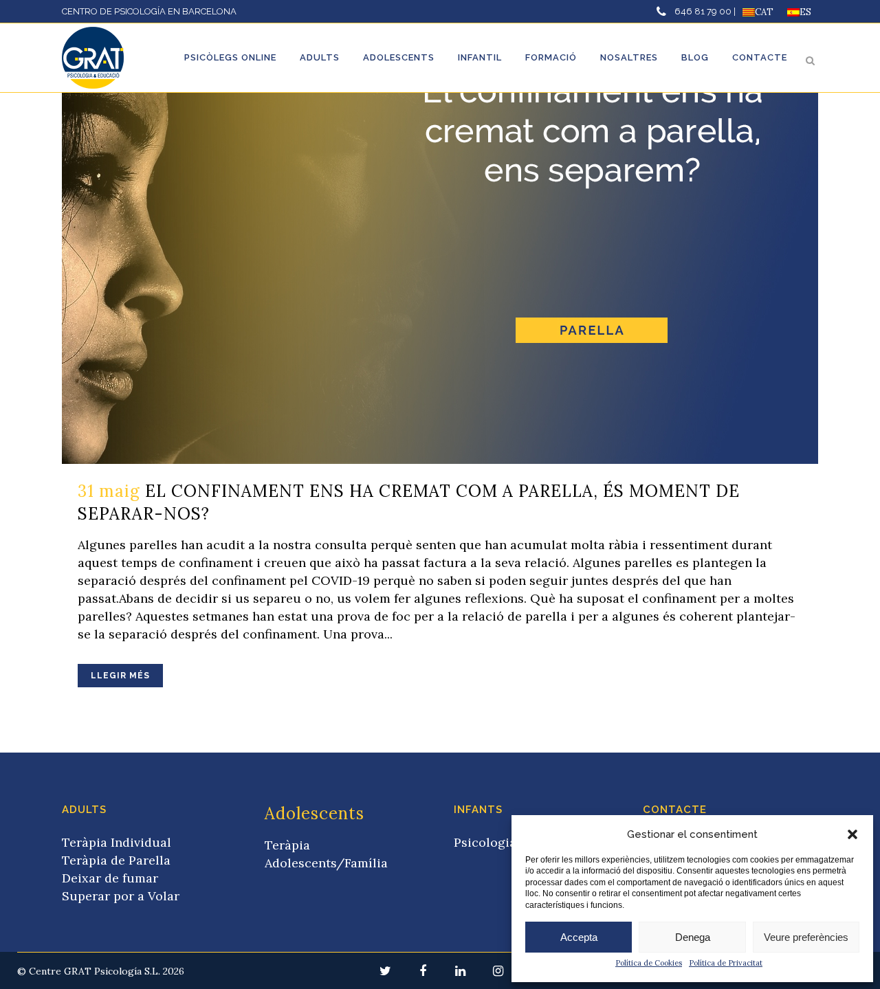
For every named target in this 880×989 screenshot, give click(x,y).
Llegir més (120, 675)
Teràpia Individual (116, 842)
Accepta (578, 937)
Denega (692, 937)
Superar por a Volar (120, 896)
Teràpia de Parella (116, 860)
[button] (852, 834)
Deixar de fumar (110, 878)
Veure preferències (806, 937)
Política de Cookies (648, 963)
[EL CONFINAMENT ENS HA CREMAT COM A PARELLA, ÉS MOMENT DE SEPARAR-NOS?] (440, 258)
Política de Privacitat (725, 963)
